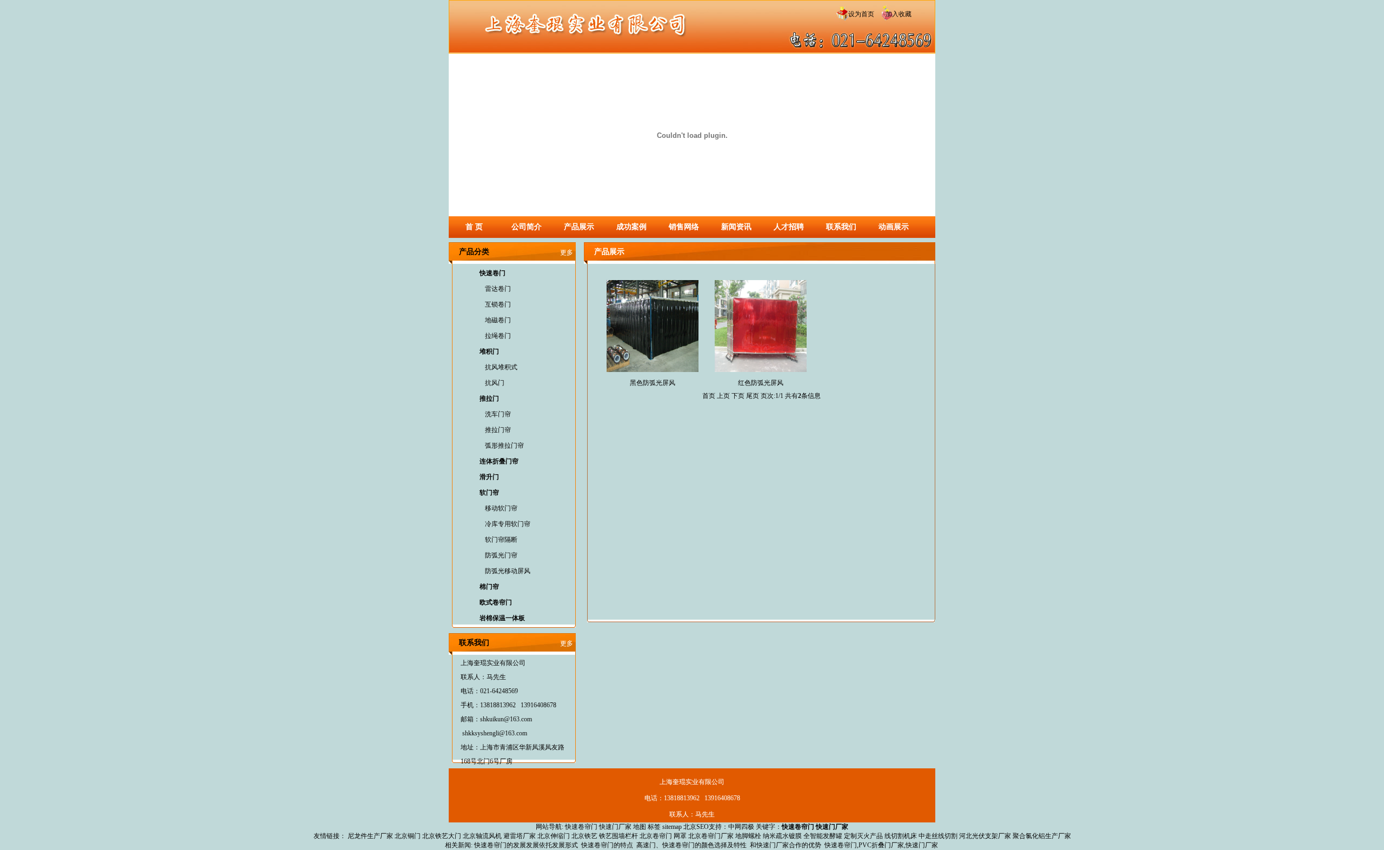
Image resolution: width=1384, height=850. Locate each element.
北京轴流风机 (482, 836)
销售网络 (684, 227)
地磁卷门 (498, 320)
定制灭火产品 (863, 836)
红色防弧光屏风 (760, 383)
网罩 (680, 836)
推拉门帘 (498, 430)
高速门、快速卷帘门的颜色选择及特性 (691, 845)
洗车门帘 (498, 414)
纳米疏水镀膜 (782, 836)
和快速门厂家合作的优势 (785, 845)
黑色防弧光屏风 (652, 383)
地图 (639, 827)
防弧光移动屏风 (507, 571)
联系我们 (841, 227)
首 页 (474, 227)
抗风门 (494, 383)
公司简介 (526, 227)
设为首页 (860, 14)
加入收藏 (895, 14)
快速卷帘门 (581, 827)
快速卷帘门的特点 (607, 845)
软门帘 (489, 492)
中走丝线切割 (938, 836)
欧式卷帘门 (496, 602)
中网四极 (741, 827)
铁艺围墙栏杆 (618, 836)
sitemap (672, 827)
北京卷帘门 (656, 836)
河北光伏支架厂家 (985, 836)
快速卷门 (492, 273)
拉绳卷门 (498, 336)
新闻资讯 (736, 227)
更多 (566, 252)
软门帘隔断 (501, 539)
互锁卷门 (498, 304)
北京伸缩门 (553, 836)
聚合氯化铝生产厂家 (1042, 836)
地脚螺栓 (748, 836)
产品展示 (579, 227)
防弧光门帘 (501, 555)
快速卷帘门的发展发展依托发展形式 (526, 845)
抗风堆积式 (501, 367)
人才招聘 (789, 227)
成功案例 (631, 227)
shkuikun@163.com (506, 719)
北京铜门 (408, 836)
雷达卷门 (498, 289)
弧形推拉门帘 (504, 445)
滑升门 (489, 477)
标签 (654, 827)
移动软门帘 (501, 508)
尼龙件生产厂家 (370, 836)
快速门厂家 (615, 827)
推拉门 (489, 398)
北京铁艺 (584, 836)
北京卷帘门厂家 (711, 836)
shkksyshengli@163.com (494, 733)
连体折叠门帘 (499, 461)
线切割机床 (900, 836)
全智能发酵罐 (822, 836)
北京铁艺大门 (441, 836)
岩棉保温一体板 (502, 618)
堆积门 (489, 351)
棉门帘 (489, 586)
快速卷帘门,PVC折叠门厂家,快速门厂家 (881, 845)
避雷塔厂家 (519, 836)
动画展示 (894, 227)
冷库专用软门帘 (507, 524)
